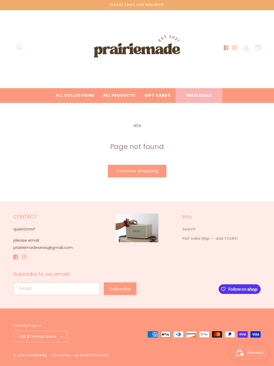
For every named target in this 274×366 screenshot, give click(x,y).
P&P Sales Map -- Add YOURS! (210, 238)
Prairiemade (37, 355)
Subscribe (120, 289)
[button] (19, 48)
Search (189, 229)
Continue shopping (137, 171)
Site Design (61, 355)
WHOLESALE (199, 95)
